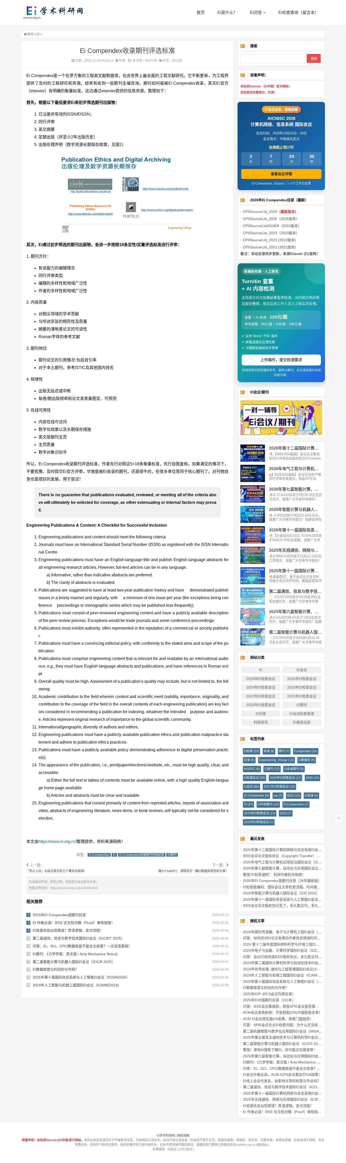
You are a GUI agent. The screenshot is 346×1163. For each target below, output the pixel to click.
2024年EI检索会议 (260, 687)
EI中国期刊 (268, 804)
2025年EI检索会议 (301, 679)
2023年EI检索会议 (301, 687)
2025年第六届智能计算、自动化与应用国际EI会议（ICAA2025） (294, 1056)
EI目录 (311, 795)
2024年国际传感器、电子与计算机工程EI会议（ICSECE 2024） (293, 932)
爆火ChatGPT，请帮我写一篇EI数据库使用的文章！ (193, 871)
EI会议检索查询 (302, 714)
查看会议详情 (281, 174)
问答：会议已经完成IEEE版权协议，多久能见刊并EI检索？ (289, 957)
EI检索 (251, 751)
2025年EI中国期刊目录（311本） (269, 1000)
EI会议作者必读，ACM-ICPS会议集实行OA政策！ (282, 1075)
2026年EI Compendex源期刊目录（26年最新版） (282, 881)
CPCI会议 (185, 1149)
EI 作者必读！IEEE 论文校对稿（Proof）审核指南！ (74, 923)
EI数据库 (306, 760)
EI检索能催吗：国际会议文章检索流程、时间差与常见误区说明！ (294, 887)
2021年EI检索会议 (301, 696)
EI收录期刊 (294, 769)
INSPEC (252, 769)
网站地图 (183, 1135)
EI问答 (261, 714)
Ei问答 (256, 12)
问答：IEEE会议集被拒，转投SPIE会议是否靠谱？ (282, 1006)
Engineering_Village (276, 760)
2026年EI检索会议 (260, 679)
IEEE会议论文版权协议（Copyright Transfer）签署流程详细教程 (293, 856)
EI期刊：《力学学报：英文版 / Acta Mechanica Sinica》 (76, 954)
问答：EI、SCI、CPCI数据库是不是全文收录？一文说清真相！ (82, 946)
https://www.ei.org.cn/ (57, 841)
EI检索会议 (254, 778)
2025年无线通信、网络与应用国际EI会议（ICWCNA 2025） (290, 1099)
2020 (312, 778)
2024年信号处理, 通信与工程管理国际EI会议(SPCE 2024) (288, 969)
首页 (201, 12)
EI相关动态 (302, 722)
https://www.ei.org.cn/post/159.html (74, 888)
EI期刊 (172, 855)
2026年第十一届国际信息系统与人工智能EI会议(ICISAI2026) (291, 899)
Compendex (305, 751)
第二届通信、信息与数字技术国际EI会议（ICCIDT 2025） (78, 938)
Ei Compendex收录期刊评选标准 (141, 855)
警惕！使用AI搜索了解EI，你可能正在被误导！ (280, 1050)
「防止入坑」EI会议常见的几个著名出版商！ (56, 871)
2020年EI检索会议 (260, 705)
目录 (249, 760)
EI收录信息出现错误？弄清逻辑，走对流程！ (68, 930)
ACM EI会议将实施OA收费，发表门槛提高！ (278, 1019)
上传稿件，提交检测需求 (281, 360)
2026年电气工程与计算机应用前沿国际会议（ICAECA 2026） (291, 862)
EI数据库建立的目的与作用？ (56, 969)
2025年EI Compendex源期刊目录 (59, 915)
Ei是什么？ (227, 12)
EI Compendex (296, 804)
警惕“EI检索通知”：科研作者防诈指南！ (274, 875)
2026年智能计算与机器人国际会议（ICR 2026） (281, 893)
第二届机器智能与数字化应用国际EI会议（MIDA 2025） (287, 1031)
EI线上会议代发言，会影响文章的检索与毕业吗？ (282, 1081)
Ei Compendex (99, 855)
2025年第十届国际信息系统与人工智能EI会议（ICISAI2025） (81, 977)
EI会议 (302, 670)
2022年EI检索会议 (260, 696)
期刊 (284, 751)
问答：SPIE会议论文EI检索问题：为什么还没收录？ (284, 1025)
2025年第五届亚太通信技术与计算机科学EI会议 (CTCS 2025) (291, 1037)
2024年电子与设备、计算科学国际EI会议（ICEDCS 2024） (290, 950)
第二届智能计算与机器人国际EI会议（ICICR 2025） (74, 962)
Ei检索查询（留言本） (298, 12)
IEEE (293, 795)
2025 (286, 813)
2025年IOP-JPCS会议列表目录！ (269, 994)
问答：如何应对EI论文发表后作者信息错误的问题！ (283, 938)
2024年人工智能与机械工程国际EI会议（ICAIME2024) (76, 985)
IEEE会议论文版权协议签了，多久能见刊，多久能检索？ (287, 905)
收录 (269, 751)
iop (278, 795)
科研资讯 (261, 722)
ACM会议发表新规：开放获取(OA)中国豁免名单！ (282, 1012)
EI (38, 34)
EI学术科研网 (52, 12)
